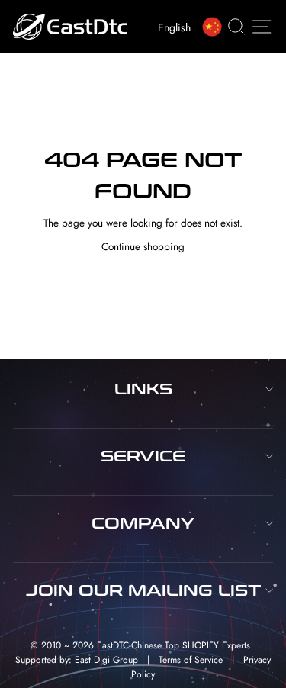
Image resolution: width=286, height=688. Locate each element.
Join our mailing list (143, 590)
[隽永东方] (215, 26)
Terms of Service (191, 660)
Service (143, 456)
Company (143, 523)
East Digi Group (106, 660)
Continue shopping (143, 246)
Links (143, 389)
